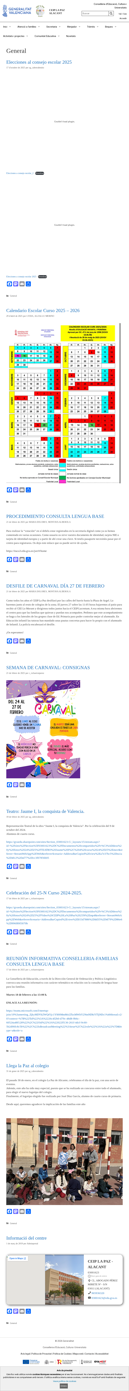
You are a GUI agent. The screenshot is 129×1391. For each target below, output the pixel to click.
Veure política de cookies (64, 1381)
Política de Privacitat (41, 1354)
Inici (5, 26)
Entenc (64, 1386)
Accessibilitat (102, 1354)
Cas (125, 14)
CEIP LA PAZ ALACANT (57, 12)
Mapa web (78, 1354)
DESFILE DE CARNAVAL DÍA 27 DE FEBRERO (55, 585)
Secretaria (51, 26)
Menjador (72, 26)
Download (39, 173)
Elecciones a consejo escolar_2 (20, 173)
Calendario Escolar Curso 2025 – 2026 (43, 310)
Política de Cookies (62, 1354)
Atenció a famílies (26, 26)
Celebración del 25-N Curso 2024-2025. (44, 892)
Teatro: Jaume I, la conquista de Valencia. (45, 811)
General (13, 296)
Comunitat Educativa (45, 36)
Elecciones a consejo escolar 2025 (21, 276)
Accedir (123, 18)
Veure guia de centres (99, 1276)
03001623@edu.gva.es (104, 1298)
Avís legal (25, 1354)
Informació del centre (26, 1238)
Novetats (71, 36)
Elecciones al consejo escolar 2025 (39, 62)
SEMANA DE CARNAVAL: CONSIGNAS (48, 667)
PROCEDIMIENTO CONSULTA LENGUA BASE (55, 516)
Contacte (89, 1354)
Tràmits (91, 26)
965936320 (98, 1293)
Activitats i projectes (13, 36)
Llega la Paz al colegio (27, 1065)
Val (120, 14)
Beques (109, 26)
